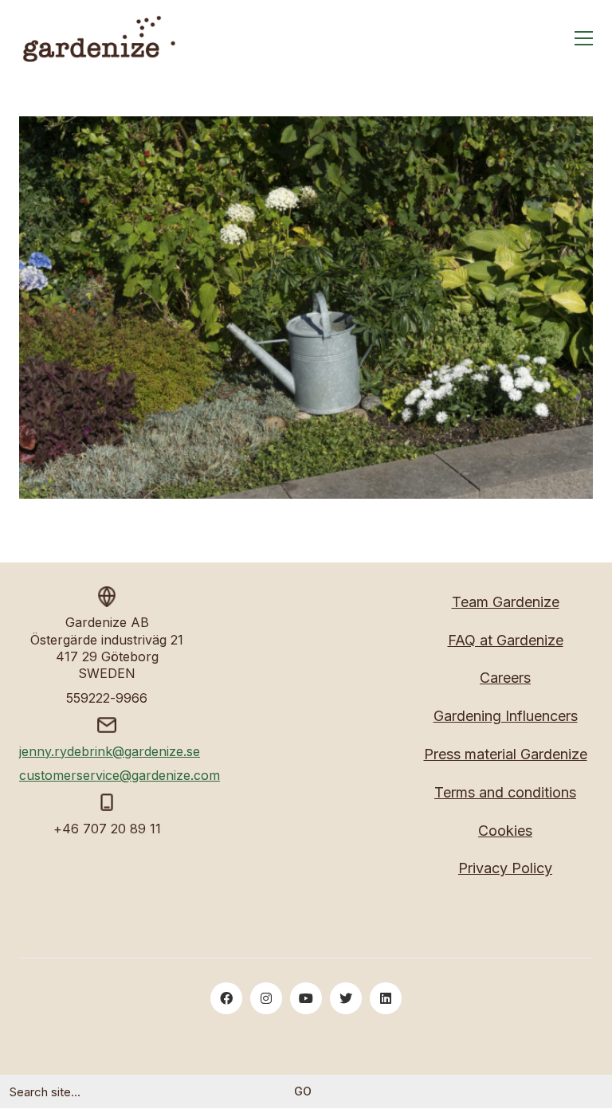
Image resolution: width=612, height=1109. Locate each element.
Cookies (505, 830)
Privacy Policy (505, 868)
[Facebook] (226, 998)
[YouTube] (306, 998)
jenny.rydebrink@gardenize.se (109, 751)
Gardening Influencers (506, 715)
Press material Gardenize (505, 754)
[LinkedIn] (386, 998)
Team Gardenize (505, 602)
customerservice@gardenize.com (119, 775)
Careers (505, 677)
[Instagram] (266, 998)
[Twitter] (346, 998)
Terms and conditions (505, 792)
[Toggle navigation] (584, 38)
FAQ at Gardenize (505, 640)
